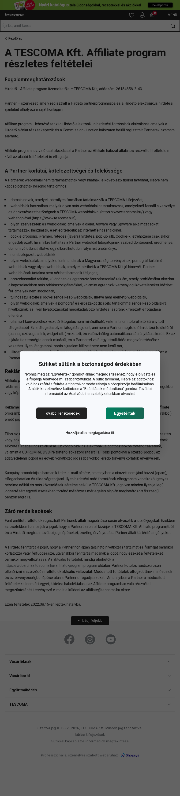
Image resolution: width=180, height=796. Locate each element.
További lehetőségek (61, 413)
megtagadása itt (101, 433)
